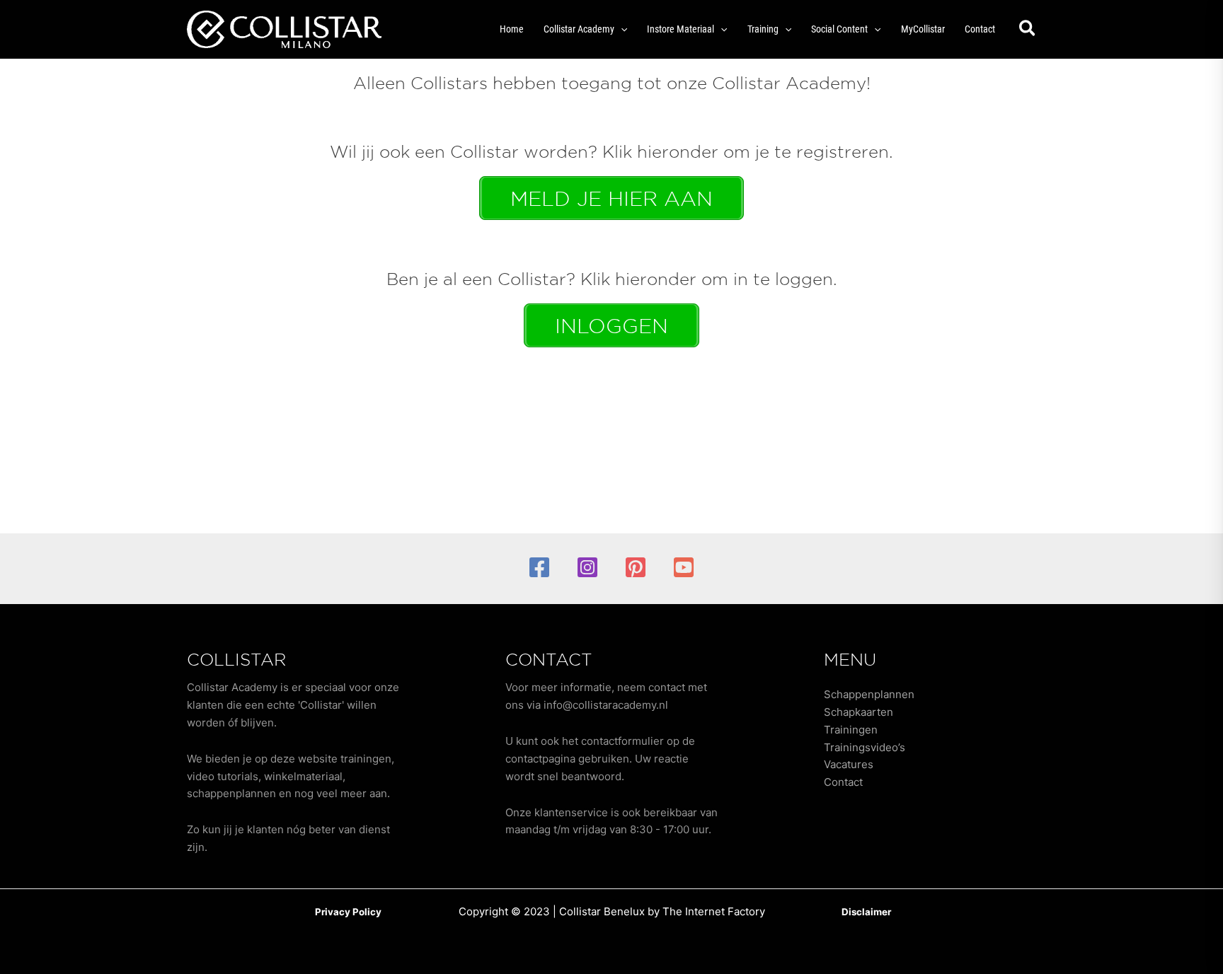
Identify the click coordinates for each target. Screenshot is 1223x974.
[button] (620, 29)
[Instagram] (587, 567)
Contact (843, 782)
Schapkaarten (858, 712)
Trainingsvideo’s (864, 747)
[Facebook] (539, 567)
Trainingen (851, 729)
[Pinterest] (635, 567)
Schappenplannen (869, 694)
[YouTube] (684, 567)
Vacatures (848, 764)
